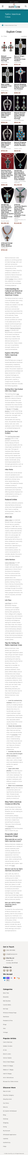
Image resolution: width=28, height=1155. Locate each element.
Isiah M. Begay (7, 1073)
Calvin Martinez (10, 562)
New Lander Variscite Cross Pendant (6, 86)
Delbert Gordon (7, 1046)
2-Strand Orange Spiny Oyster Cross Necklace (7, 244)
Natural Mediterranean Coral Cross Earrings (6, 58)
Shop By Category (8, 1095)
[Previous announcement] (3, 2)
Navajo (9, 409)
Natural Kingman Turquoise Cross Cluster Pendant (20, 144)
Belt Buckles (6, 1001)
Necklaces (6, 1016)
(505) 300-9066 (10, 950)
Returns (5, 1107)
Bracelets (6, 997)
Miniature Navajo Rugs (9, 1012)
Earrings (5, 1008)
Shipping (5, 1122)
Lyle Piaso (8, 603)
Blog (4, 1115)
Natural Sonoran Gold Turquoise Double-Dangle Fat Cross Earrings (19, 115)
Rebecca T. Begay (8, 1069)
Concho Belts (7, 1005)
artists (11, 279)
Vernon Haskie (7, 1058)
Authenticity (6, 1142)
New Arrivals (6, 1091)
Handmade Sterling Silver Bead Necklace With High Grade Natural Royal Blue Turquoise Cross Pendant (20, 175)
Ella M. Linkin (7, 1054)
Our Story (6, 1103)
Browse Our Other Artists (10, 1081)
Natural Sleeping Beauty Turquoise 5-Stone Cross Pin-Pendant (20, 87)
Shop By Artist (7, 1099)
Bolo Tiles (6, 993)
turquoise (14, 734)
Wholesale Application (9, 1134)
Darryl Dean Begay (8, 1062)
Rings (4, 1024)
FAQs (4, 1146)
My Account (6, 1130)
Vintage (5, 1032)
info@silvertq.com (11, 954)
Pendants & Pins (8, 1020)
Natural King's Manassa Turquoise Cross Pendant (20, 58)
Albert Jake (8, 520)
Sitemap (5, 1119)
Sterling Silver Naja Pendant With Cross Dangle (6, 115)
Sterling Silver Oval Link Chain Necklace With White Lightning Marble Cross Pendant (7, 174)
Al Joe (5, 1050)
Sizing (5, 1126)
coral (13, 865)
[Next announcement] (25, 2)
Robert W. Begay (8, 1065)
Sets (4, 1028)
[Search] (25, 6)
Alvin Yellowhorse (8, 1077)
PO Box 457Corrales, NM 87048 (12, 960)
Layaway (5, 1138)
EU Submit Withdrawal (10, 1111)
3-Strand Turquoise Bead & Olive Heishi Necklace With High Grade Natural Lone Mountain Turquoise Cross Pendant (20, 210)
